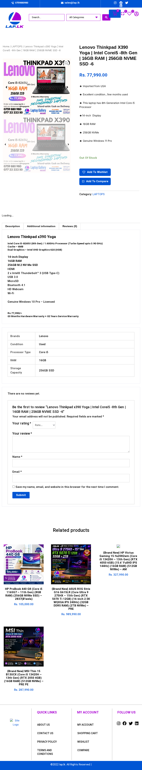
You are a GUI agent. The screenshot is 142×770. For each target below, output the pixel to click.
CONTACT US (45, 733)
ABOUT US (43, 724)
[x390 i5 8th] (37, 87)
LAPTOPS (16, 46)
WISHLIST (83, 741)
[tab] (12, 226)
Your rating (21, 423)
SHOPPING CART (87, 733)
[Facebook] (120, 2)
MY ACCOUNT (85, 724)
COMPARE (83, 750)
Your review (22, 433)
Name (17, 456)
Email (17, 471)
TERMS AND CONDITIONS (45, 752)
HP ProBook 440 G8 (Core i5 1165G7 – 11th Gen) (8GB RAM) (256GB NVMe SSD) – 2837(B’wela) (23, 594)
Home (6, 46)
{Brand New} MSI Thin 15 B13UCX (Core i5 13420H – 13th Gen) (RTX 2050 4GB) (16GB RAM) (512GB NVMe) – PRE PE (23, 677)
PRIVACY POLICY (47, 741)
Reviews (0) (69, 226)
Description (12, 226)
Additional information (41, 226)
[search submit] (106, 17)
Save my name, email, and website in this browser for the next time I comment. (67, 487)
